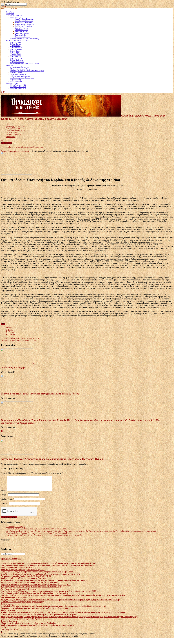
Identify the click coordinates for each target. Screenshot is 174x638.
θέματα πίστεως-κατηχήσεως (19, 151)
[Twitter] (5, 7)
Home (8, 124)
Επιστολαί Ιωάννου (22, 33)
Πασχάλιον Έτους (12, 83)
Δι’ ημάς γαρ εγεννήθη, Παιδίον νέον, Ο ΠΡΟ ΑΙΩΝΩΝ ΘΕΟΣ (26, 576)
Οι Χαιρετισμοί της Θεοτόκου (20, 76)
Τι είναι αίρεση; (7, 604)
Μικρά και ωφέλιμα (13, 135)
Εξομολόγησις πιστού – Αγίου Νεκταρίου (18, 340)
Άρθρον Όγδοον (15, 55)
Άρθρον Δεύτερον (16, 44)
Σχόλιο (3, 490)
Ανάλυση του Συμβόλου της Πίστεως (18, 40)
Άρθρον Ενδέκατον (17, 60)
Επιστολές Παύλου (21, 28)
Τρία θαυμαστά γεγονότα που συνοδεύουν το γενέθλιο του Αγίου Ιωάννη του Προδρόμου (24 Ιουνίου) (44, 535)
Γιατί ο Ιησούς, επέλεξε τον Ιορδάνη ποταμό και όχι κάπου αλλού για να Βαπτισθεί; (34, 593)
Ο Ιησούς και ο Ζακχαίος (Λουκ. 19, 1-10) (20, 338)
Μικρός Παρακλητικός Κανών (20, 69)
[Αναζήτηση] (2, 4)
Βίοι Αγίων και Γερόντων (15, 130)
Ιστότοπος (5, 503)
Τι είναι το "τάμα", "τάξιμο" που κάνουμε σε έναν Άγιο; (23, 578)
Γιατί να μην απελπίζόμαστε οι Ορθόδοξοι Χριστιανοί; (23, 619)
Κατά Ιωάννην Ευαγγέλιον (24, 24)
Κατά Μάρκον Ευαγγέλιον (24, 21)
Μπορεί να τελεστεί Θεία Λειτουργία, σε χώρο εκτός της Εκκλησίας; (28, 623)
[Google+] (2, 7)
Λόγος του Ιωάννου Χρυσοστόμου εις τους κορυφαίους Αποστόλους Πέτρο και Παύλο (52, 458)
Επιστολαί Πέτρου (21, 31)
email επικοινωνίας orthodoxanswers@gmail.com (24, 147)
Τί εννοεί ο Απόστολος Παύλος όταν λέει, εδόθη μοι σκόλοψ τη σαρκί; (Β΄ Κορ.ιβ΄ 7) (41, 393)
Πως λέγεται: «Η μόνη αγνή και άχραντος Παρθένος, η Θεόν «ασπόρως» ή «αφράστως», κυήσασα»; (41, 574)
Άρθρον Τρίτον (15, 46)
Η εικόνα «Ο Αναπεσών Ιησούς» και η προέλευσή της (22, 602)
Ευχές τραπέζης (15, 80)
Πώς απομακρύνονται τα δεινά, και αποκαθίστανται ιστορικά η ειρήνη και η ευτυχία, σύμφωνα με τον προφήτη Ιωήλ (48, 565)
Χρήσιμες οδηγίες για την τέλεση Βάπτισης (18, 589)
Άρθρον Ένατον (15, 56)
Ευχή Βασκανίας (16, 81)
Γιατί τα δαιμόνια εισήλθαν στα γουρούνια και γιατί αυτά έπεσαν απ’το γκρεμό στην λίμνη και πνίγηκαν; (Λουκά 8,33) (48, 591)
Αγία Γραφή (10, 14)
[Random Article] (2, 141)
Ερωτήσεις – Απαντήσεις (15, 126)
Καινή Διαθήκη (15, 17)
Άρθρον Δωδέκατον (17, 62)
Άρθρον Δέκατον (16, 58)
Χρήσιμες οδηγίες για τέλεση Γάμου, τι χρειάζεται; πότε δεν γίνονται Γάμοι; (31, 587)
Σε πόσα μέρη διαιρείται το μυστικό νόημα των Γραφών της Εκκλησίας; (30, 582)
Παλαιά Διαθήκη (16, 15)
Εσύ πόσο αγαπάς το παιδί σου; (13, 597)
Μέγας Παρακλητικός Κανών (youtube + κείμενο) (27, 71)
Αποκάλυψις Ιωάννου (22, 37)
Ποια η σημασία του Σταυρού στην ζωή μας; (18, 567)
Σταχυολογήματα (12, 132)
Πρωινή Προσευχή (16, 72)
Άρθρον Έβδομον (16, 53)
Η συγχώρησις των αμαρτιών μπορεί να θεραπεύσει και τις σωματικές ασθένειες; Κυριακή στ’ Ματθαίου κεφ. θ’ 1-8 (48, 563)
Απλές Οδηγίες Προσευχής (19, 67)
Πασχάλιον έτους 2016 (18, 88)
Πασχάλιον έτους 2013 (18, 85)
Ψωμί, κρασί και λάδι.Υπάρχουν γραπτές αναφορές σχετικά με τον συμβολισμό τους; (35, 608)
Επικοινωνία (10, 137)
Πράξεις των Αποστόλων (23, 26)
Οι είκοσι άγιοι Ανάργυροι (13, 367)
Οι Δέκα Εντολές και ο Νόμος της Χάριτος (24, 64)
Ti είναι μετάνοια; (8, 610)
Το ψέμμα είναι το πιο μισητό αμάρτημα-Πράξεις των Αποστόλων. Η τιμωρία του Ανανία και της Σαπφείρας (44, 580)
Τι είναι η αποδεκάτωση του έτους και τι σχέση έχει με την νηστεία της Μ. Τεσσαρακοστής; (38, 625)
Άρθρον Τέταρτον (16, 47)
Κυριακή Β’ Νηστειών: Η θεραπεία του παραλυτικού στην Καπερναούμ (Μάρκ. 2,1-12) (36, 585)
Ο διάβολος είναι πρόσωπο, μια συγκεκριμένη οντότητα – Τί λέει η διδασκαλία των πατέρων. (38, 615)
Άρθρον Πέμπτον (16, 49)
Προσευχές (9, 65)
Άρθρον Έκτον (15, 51)
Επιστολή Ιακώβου (21, 30)
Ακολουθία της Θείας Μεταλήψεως (22, 78)
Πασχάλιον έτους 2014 (18, 87)
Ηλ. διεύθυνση (7, 499)
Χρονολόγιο (10, 12)
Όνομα (4, 495)
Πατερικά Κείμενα (13, 128)
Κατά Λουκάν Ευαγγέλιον (24, 23)
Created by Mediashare (9, 629)
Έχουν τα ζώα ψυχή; (9, 621)
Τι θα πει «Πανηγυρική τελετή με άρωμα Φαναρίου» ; (23, 570)
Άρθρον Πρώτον (15, 42)
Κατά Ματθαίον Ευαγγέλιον (24, 19)
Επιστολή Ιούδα (20, 35)
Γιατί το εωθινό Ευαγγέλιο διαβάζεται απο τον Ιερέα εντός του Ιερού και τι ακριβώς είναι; (37, 572)
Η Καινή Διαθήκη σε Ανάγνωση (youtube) (24, 39)
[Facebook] (3, 7)
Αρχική (4, 151)
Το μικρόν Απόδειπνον (18, 74)
